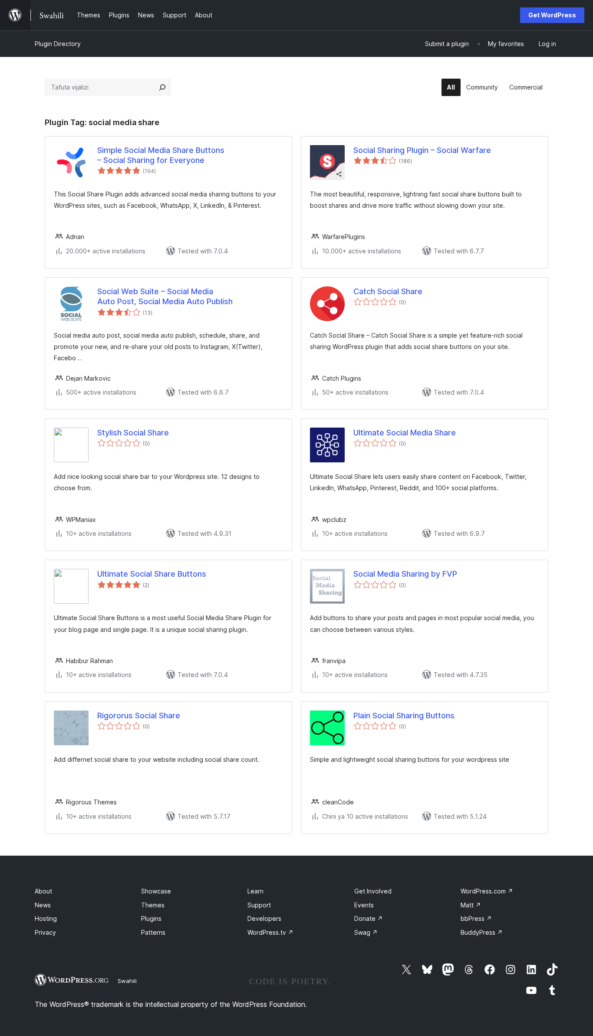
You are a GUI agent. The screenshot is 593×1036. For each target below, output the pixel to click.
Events (364, 905)
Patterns (153, 932)
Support (259, 905)
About (43, 891)
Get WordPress (552, 15)
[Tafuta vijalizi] (162, 87)
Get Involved (373, 891)
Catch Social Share (387, 291)
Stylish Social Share (133, 432)
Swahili (127, 980)
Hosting (46, 918)
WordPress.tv (270, 932)
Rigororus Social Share (138, 715)
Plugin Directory (58, 43)
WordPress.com (487, 891)
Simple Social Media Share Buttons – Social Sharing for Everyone (160, 155)
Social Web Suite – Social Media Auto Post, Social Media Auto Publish (165, 296)
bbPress (476, 918)
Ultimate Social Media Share (404, 432)
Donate (368, 918)
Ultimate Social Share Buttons (151, 573)
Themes (153, 905)
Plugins (151, 918)
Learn (255, 891)
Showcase (156, 891)
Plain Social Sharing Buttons (404, 715)
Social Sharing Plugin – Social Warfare (422, 150)
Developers (264, 918)
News (43, 905)
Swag (366, 932)
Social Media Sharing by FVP (405, 573)
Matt (471, 905)
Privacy (45, 932)
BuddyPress (482, 932)
